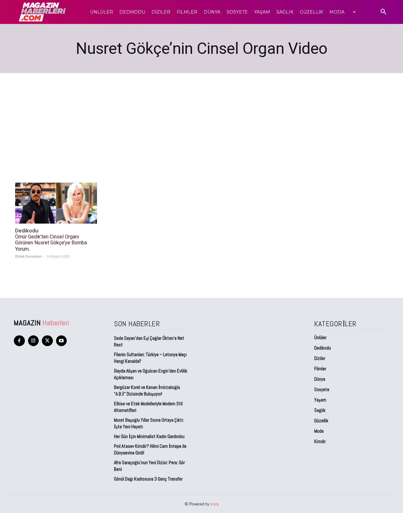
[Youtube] (61, 340)
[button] (383, 12)
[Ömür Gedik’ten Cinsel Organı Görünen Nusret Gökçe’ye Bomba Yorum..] (56, 203)
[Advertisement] (201, 120)
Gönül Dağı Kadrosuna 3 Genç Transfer (148, 479)
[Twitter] (47, 340)
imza (214, 504)
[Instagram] (33, 340)
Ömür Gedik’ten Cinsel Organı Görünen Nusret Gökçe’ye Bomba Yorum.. (51, 243)
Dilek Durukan (28, 256)
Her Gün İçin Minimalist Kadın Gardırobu (149, 436)
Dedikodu (26, 231)
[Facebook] (19, 340)
